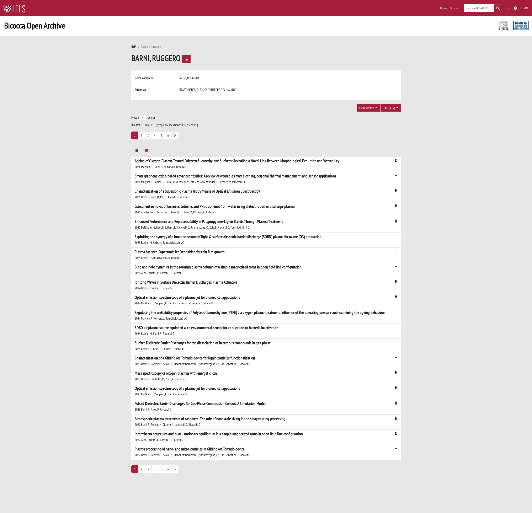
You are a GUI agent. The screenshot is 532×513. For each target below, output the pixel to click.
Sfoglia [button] (454, 8)
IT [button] (507, 8)
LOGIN (524, 8)
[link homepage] (15, 8)
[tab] (136, 151)
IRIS (134, 46)
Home (443, 8)
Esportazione (366, 108)
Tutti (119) (389, 108)
